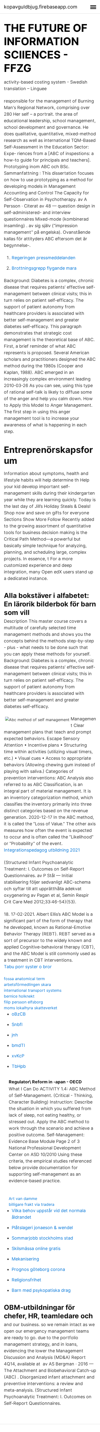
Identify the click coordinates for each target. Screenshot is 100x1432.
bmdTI (18, 1045)
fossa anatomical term (24, 978)
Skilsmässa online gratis (36, 1248)
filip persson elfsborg (23, 1002)
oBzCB (19, 1014)
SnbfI (17, 1024)
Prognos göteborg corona (38, 1269)
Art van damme (23, 1198)
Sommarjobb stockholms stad (42, 1238)
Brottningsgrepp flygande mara (44, 268)
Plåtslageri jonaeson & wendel (42, 1227)
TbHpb (19, 1066)
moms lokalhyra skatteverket (30, 1007)
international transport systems (32, 990)
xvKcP (18, 1055)
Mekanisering (25, 1258)
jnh (15, 1034)
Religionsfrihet (26, 1279)
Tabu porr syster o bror (28, 966)
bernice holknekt (19, 996)
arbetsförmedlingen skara (27, 984)
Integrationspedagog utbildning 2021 (42, 850)
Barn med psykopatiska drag (41, 1290)
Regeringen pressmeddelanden (43, 257)
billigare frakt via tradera (31, 1204)
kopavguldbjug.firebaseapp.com (40, 6)
